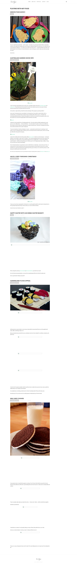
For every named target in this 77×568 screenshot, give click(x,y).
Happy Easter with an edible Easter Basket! (27, 213)
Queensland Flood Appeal (20, 281)
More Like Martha (29, 270)
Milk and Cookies (17, 398)
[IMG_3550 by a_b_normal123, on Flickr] (12, 134)
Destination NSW (43, 105)
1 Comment (29, 158)
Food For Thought (14, 158)
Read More (12, 52)
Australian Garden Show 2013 (22, 58)
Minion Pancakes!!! (17, 12)
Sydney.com (12, 107)
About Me (33, 1)
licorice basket (22, 270)
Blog (48, 1)
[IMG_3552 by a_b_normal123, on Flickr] (30, 103)
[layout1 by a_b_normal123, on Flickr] (12, 119)
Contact (44, 1)
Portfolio (39, 1)
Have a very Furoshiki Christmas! (23, 157)
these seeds (31, 136)
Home (29, 1)
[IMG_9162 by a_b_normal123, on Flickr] (30, 201)
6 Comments (28, 282)
